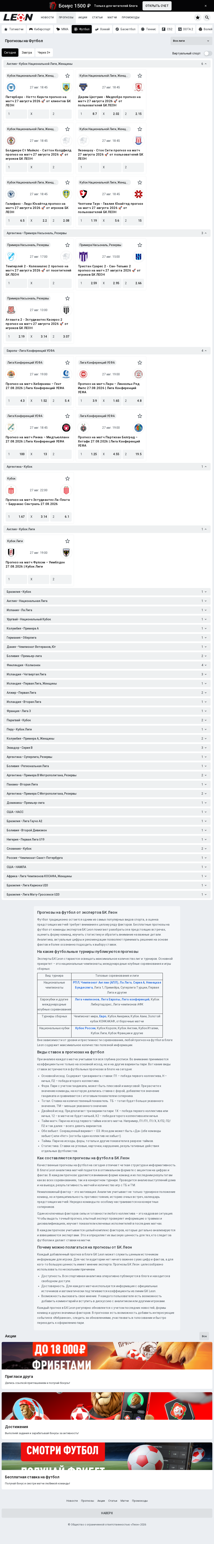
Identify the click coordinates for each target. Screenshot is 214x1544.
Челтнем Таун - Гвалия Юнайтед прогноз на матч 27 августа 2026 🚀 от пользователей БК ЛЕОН (110, 208)
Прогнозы (66, 17)
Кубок (11, 478)
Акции (82, 17)
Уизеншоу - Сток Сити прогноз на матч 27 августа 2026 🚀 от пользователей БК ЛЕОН (110, 154)
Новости (47, 17)
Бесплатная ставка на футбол (32, 1477)
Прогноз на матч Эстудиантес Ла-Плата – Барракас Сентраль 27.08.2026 (38, 502)
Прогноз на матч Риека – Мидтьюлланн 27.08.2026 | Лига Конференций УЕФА (37, 439)
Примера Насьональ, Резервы (28, 245)
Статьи (97, 17)
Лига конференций (135, 999)
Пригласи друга (19, 1376)
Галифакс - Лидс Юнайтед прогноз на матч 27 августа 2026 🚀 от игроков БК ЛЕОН (37, 208)
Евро (102, 1016)
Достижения (16, 1427)
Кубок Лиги (15, 541)
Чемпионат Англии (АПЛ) (99, 982)
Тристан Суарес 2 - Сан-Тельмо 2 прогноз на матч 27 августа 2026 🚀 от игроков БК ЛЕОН (109, 270)
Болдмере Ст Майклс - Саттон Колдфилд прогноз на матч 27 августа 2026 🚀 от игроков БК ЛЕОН (38, 154)
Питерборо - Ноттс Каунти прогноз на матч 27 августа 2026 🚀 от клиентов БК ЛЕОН (38, 101)
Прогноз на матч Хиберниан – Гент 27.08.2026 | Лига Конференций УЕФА (35, 386)
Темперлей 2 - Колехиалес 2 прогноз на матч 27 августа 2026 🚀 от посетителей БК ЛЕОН (38, 270)
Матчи (112, 17)
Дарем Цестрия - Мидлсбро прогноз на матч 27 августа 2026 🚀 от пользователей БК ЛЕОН (109, 101)
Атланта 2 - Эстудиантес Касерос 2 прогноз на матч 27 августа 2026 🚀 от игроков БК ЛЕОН (37, 324)
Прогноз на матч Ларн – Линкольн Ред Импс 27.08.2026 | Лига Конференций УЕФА (108, 388)
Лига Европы (110, 999)
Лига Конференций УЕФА (24, 362)
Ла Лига (126, 982)
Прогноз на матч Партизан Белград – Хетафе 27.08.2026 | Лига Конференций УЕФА (109, 441)
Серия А (139, 982)
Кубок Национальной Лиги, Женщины (33, 75)
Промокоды (130, 17)
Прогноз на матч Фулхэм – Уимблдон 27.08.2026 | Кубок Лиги (35, 564)
